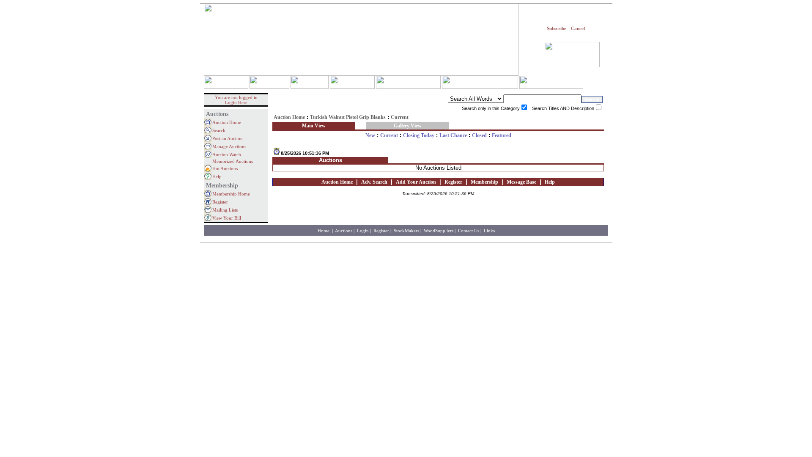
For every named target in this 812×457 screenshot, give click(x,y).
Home (324, 230)
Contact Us (468, 230)
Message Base (521, 182)
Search (218, 130)
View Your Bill (226, 217)
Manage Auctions (229, 146)
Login (363, 230)
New (370, 135)
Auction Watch (226, 154)
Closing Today (418, 135)
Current (389, 135)
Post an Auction (227, 138)
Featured (501, 135)
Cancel (578, 28)
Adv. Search (374, 182)
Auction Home (226, 122)
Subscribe (556, 28)
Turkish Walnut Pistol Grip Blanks (348, 117)
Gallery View (408, 126)
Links (489, 230)
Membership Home (231, 193)
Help (217, 176)
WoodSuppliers (438, 230)
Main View (314, 126)
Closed (479, 135)
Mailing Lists (225, 209)
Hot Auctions (225, 168)
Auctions (343, 230)
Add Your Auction (416, 182)
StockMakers (406, 230)
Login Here (236, 102)
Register (220, 201)
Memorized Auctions (232, 161)
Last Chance (453, 135)
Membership (484, 182)
